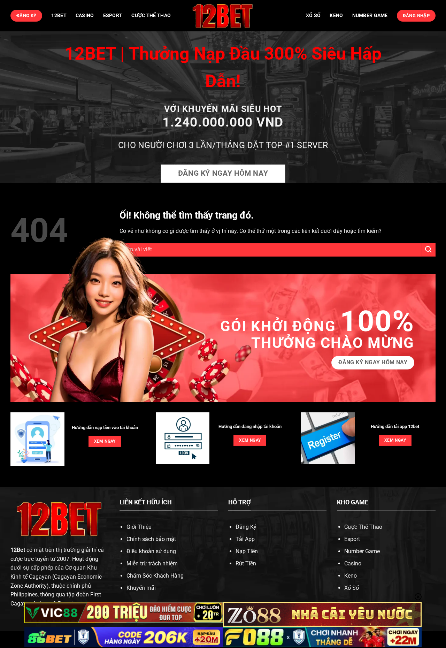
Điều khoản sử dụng (151, 551)
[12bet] (223, 16)
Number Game (370, 15)
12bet (58, 15)
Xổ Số (351, 588)
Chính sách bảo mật (151, 539)
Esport (113, 15)
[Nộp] (429, 250)
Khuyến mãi (141, 588)
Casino (85, 15)
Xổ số (313, 15)
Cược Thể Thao (151, 15)
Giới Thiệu (139, 527)
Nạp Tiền (247, 551)
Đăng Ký (246, 527)
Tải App (245, 539)
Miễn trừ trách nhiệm (152, 563)
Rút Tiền (246, 563)
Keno (336, 15)
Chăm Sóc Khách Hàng (155, 575)
